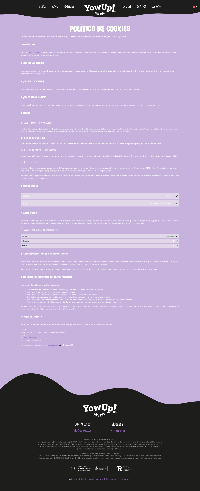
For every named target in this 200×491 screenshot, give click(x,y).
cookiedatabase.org (53, 345)
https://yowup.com (35, 52)
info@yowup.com (82, 430)
